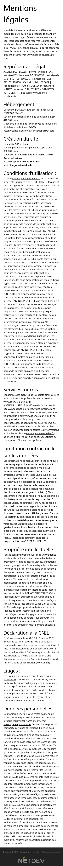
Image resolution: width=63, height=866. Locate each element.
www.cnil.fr (43, 662)
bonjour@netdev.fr (21, 165)
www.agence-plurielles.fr (40, 54)
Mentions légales (51, 852)
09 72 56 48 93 (31, 161)
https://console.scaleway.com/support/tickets (29, 130)
